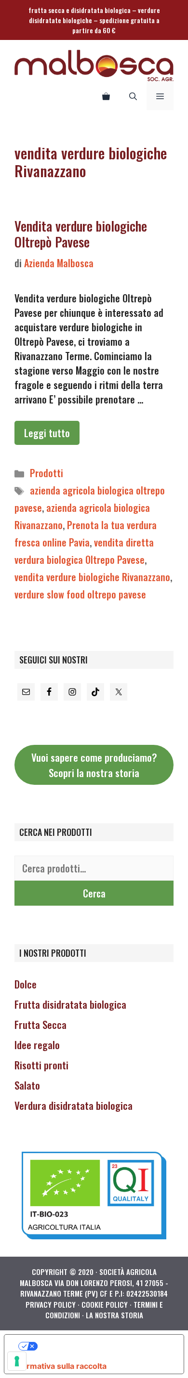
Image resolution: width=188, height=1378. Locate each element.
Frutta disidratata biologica (70, 1004)
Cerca (94, 893)
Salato (27, 1085)
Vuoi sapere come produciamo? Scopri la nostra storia (94, 765)
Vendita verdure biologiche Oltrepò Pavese (80, 233)
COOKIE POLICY (104, 1304)
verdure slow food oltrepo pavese (80, 594)
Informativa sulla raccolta (59, 1366)
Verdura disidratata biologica (73, 1105)
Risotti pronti (41, 1064)
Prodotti (46, 473)
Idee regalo (37, 1044)
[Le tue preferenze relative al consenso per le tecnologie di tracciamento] (17, 1361)
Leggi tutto (47, 433)
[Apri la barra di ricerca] (133, 95)
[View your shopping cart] (106, 95)
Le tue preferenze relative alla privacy (103, 1346)
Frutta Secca (40, 1024)
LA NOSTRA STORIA (114, 1315)
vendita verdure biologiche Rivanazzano (92, 577)
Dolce (25, 983)
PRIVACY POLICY (51, 1304)
